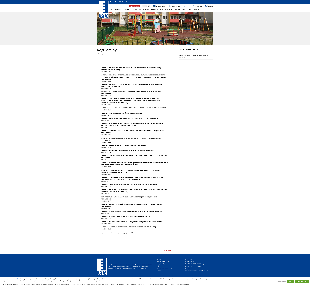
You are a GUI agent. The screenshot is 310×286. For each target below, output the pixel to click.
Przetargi (126, 9)
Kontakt (210, 6)
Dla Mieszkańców (156, 9)
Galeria (196, 9)
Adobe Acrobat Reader (136, 233)
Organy (133, 9)
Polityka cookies (161, 267)
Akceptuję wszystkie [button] (302, 281)
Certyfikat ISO (160, 263)
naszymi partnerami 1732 (12, 279)
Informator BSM (144, 9)
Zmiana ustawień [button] (281, 281)
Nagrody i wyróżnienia (163, 261)
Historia (159, 259)
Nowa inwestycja (134, 6)
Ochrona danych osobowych (164, 269)
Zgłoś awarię (198, 6)
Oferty (189, 9)
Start (111, 9)
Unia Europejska (161, 6)
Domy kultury (179, 9)
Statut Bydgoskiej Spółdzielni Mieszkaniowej (194, 56)
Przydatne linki (161, 265)
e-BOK (187, 6)
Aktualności (118, 9)
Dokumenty (168, 9)
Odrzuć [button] (290, 281)
